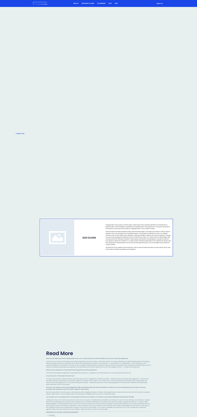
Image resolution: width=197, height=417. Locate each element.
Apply (110, 3)
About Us (75, 3)
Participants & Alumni (87, 3)
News (116, 3)
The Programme (101, 3)
